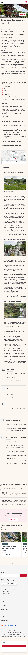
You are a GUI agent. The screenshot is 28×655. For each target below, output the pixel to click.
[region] (13, 157)
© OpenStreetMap (6, 163)
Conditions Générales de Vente (14, 632)
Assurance (18, 634)
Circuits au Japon (5, 601)
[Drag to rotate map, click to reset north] (25, 157)
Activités (3, 616)
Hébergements (4, 613)
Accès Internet (4, 609)
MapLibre (4, 161)
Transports (3, 605)
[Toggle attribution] (25, 161)
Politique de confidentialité (9, 634)
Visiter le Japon (4, 620)
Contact (9, 630)
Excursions (5, 544)
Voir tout (22, 15)
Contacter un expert (14, 649)
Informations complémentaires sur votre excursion (13, 476)
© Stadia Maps (9, 161)
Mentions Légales (16, 630)
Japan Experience (5, 598)
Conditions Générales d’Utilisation (9, 636)
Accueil (2, 563)
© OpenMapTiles (15, 161)
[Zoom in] (25, 154)
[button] (12, 157)
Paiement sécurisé (22, 636)
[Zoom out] (25, 155)
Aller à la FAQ (13, 519)
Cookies (22, 634)
